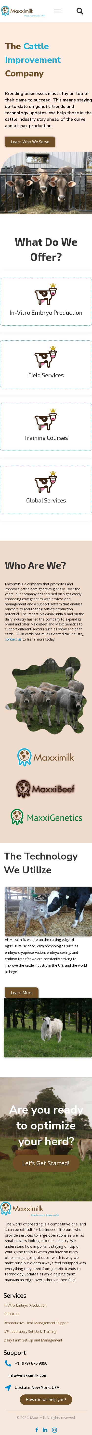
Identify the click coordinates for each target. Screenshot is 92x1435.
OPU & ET (12, 1314)
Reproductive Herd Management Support (36, 1322)
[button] (57, 11)
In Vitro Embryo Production (25, 1305)
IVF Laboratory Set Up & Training (30, 1331)
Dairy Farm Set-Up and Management (33, 1340)
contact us (13, 639)
